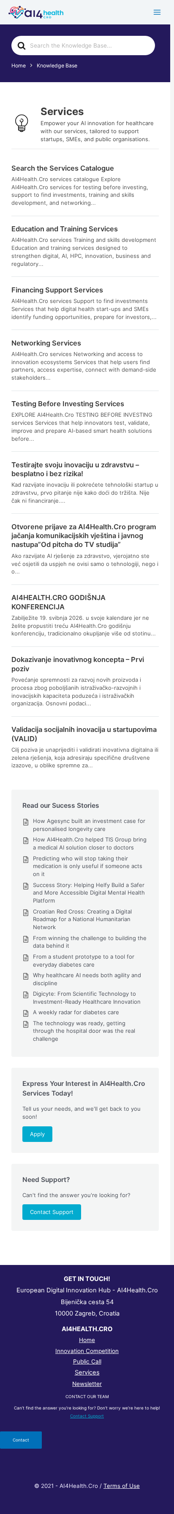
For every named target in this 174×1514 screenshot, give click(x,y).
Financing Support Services (57, 290)
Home (87, 1340)
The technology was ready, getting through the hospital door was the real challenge (84, 1031)
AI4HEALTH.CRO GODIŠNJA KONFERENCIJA (58, 602)
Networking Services (46, 343)
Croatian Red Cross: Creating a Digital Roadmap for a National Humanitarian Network (82, 919)
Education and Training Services (64, 229)
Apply (37, 1134)
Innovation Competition (87, 1351)
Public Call (87, 1361)
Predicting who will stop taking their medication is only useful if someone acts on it (87, 866)
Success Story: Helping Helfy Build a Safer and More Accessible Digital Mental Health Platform (89, 893)
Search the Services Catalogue (62, 168)
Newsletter (87, 1383)
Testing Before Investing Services (67, 403)
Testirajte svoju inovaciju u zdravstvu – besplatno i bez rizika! (75, 469)
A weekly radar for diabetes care (76, 1012)
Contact (21, 1439)
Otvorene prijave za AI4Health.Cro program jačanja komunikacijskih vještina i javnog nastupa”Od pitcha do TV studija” (83, 536)
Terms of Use (121, 1485)
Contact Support (51, 1212)
